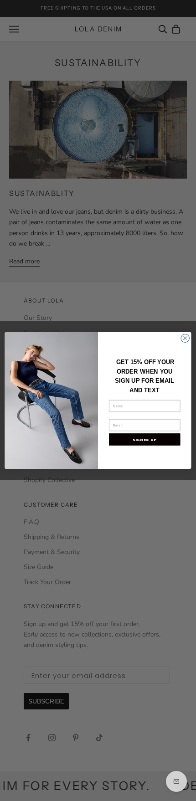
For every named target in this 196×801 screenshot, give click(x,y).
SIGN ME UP (144, 439)
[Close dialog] (185, 338)
